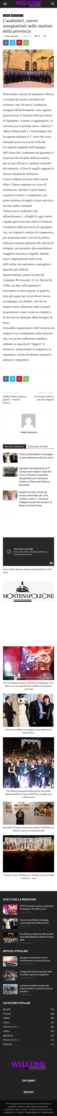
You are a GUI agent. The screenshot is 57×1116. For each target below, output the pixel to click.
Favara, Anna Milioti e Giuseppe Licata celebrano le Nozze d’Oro (28, 731)
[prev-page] (5, 513)
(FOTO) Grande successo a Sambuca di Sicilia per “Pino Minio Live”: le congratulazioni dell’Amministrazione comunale (28, 686)
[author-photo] (28, 428)
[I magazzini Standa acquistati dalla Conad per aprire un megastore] (10, 975)
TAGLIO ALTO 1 (17, 15)
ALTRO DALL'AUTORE (38, 447)
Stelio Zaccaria (11, 36)
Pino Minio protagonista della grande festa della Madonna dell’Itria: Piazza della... (37, 937)
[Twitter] (12, 43)
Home (5, 11)
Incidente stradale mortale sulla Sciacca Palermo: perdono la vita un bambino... (36, 988)
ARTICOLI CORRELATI (14, 447)
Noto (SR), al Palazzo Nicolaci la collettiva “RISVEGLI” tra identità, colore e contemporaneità (28, 829)
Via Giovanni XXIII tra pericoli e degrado (44, 398)
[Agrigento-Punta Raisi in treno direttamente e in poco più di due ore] (10, 961)
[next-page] (9, 513)
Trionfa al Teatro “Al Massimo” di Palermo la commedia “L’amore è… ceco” (28, 876)
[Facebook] (6, 43)
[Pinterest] (19, 43)
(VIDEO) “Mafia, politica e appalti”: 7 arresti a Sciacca (15, 399)
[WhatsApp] (26, 43)
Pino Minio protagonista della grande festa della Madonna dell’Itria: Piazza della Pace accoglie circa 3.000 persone (28, 794)
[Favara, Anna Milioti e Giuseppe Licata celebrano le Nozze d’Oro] (10, 458)
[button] (5, 4)
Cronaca (14, 11)
